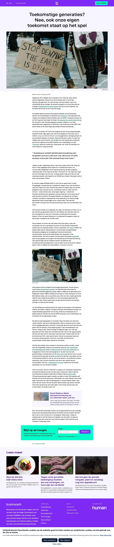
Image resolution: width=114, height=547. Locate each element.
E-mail (60, 429)
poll (56, 356)
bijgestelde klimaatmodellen (48, 106)
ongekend (64, 116)
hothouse (36, 144)
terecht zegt (71, 374)
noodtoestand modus (55, 362)
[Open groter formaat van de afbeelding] (57, 265)
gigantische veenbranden (68, 120)
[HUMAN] (99, 507)
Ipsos (71, 228)
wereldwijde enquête (48, 289)
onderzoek (75, 236)
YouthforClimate (55, 349)
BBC (57, 140)
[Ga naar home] (57, 3)
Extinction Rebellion (70, 349)
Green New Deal (62, 354)
